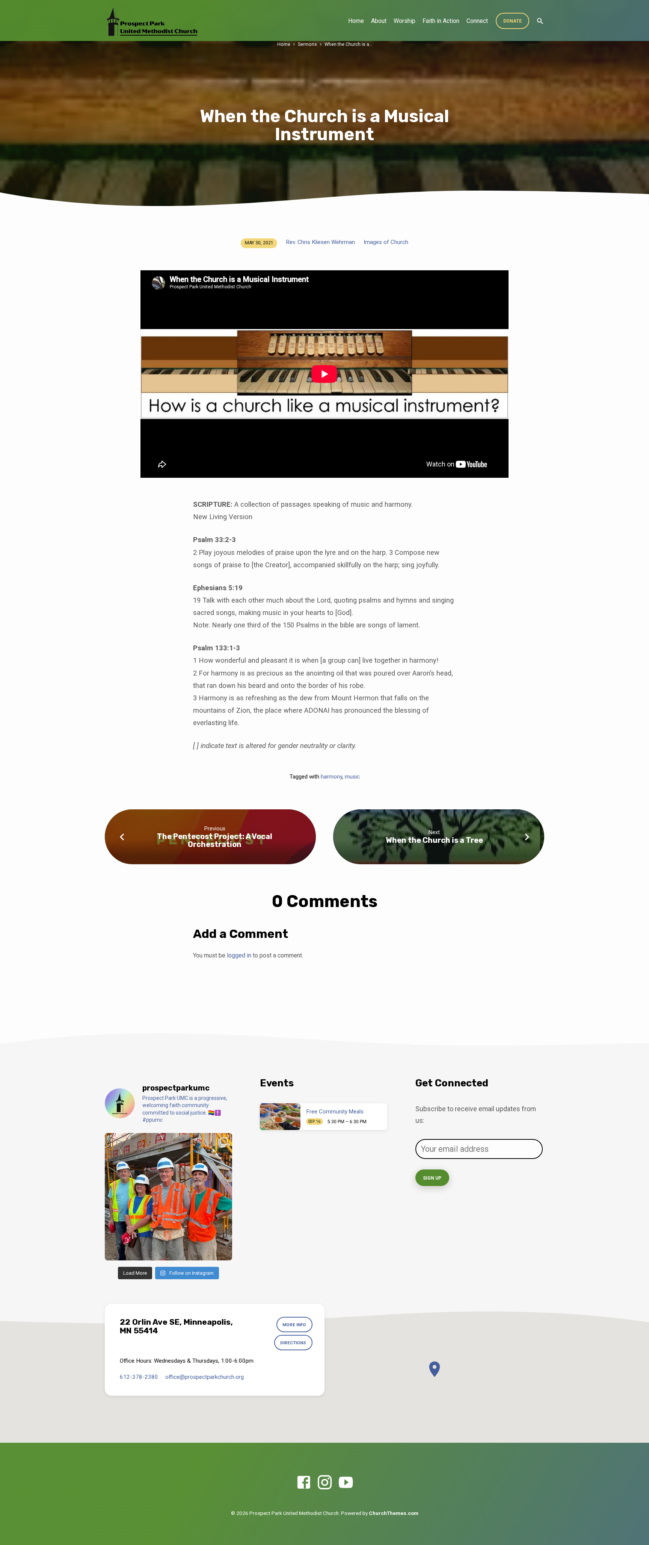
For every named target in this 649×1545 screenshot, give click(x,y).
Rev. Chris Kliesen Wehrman (320, 242)
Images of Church (386, 242)
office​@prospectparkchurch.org (204, 1377)
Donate (512, 21)
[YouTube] (345, 1483)
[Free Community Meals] (280, 1116)
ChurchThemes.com (393, 1513)
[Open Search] (540, 21)
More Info (294, 1324)
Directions (293, 1342)
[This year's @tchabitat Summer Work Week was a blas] (168, 1196)
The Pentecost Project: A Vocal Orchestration (214, 840)
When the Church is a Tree (434, 840)
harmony (331, 776)
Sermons (307, 44)
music (352, 776)
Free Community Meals (335, 1111)
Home (356, 20)
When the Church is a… (348, 44)
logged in (239, 955)
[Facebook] (303, 1483)
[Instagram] (324, 1483)
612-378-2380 (139, 1377)
